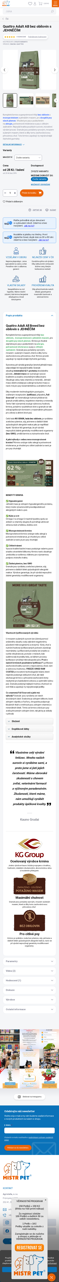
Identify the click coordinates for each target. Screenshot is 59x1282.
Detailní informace (12, 144)
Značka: (17, 44)
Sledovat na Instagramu (32, 1097)
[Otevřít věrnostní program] (52, 1277)
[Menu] (55, 3)
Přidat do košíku (29, 193)
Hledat (52, 11)
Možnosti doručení (40, 185)
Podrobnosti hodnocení (37, 37)
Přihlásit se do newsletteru (17, 1148)
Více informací (50, 1263)
